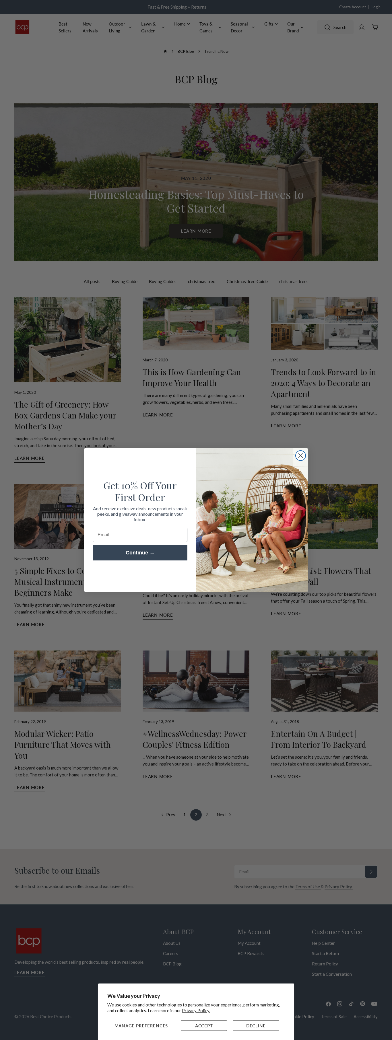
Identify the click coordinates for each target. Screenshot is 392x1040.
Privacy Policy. (196, 1010)
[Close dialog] (301, 456)
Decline (256, 1025)
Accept (204, 1025)
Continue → (140, 553)
